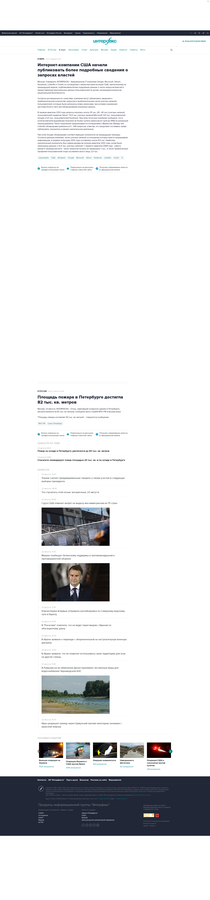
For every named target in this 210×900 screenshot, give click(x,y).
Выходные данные (149, 823)
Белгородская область (48, 306)
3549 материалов (73, 768)
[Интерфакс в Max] (97, 825)
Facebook (98, 158)
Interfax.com (39, 33)
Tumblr (116, 158)
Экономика (73, 50)
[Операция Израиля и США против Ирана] (78, 758)
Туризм (77, 33)
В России (52, 50)
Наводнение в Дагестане (127, 761)
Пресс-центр (72, 780)
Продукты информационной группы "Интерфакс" (74, 805)
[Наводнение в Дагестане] (132, 757)
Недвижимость (89, 33)
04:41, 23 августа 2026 (56, 391)
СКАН (84, 815)
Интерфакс (105, 41)
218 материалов (153, 769)
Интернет (62, 158)
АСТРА (40, 822)
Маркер (41, 820)
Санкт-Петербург (55, 423)
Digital (114, 50)
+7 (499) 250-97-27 (121, 799)
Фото (142, 50)
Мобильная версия (9, 33)
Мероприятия (115, 33)
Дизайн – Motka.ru (149, 826)
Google (71, 158)
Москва (104, 50)
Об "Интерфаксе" (26, 33)
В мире (62, 50)
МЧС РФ (42, 423)
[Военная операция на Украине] (51, 757)
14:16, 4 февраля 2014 (53, 59)
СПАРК (41, 813)
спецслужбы (44, 158)
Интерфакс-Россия (54, 33)
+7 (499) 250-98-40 (104, 799)
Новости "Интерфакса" (90, 813)
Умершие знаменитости (104, 760)
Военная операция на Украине (66, 190)
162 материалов (126, 767)
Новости (123, 50)
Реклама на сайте (99, 780)
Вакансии (84, 780)
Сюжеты (134, 50)
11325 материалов (46, 767)
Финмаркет (68, 33)
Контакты (42, 780)
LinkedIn (107, 158)
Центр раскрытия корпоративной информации (98, 820)
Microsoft (80, 158)
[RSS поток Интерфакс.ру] (94, 825)
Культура (94, 50)
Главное (41, 50)
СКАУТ (40, 818)
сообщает (85, 215)
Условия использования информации (156, 821)
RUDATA (85, 818)
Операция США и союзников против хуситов (156, 763)
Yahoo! (88, 158)
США (53, 158)
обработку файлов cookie (142, 795)
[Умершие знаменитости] (105, 757)
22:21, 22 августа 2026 (91, 190)
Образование (102, 33)
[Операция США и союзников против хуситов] (159, 757)
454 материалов (99, 764)
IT (122, 158)
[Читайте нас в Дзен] (83, 825)
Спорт (84, 50)
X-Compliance (43, 815)
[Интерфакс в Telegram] (86, 825)
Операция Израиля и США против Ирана (76, 762)
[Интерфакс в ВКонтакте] (90, 825)
